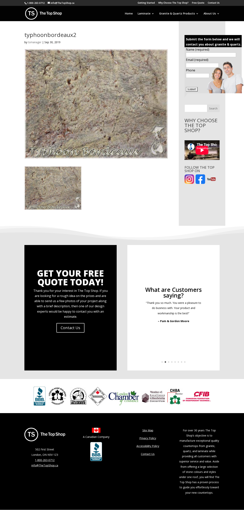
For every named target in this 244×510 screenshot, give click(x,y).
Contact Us (214, 3)
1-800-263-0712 (36, 3)
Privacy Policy (147, 438)
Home (129, 13)
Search (213, 108)
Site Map (147, 430)
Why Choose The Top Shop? (173, 3)
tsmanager (34, 42)
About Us (210, 13)
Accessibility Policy (147, 446)
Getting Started (146, 3)
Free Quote (198, 3)
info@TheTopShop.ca (44, 465)
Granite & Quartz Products (177, 13)
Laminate (144, 13)
